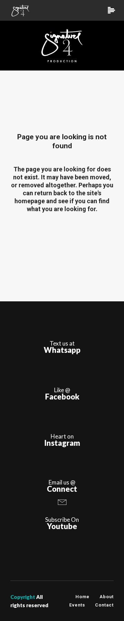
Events (77, 605)
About (107, 596)
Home (82, 596)
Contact (104, 605)
